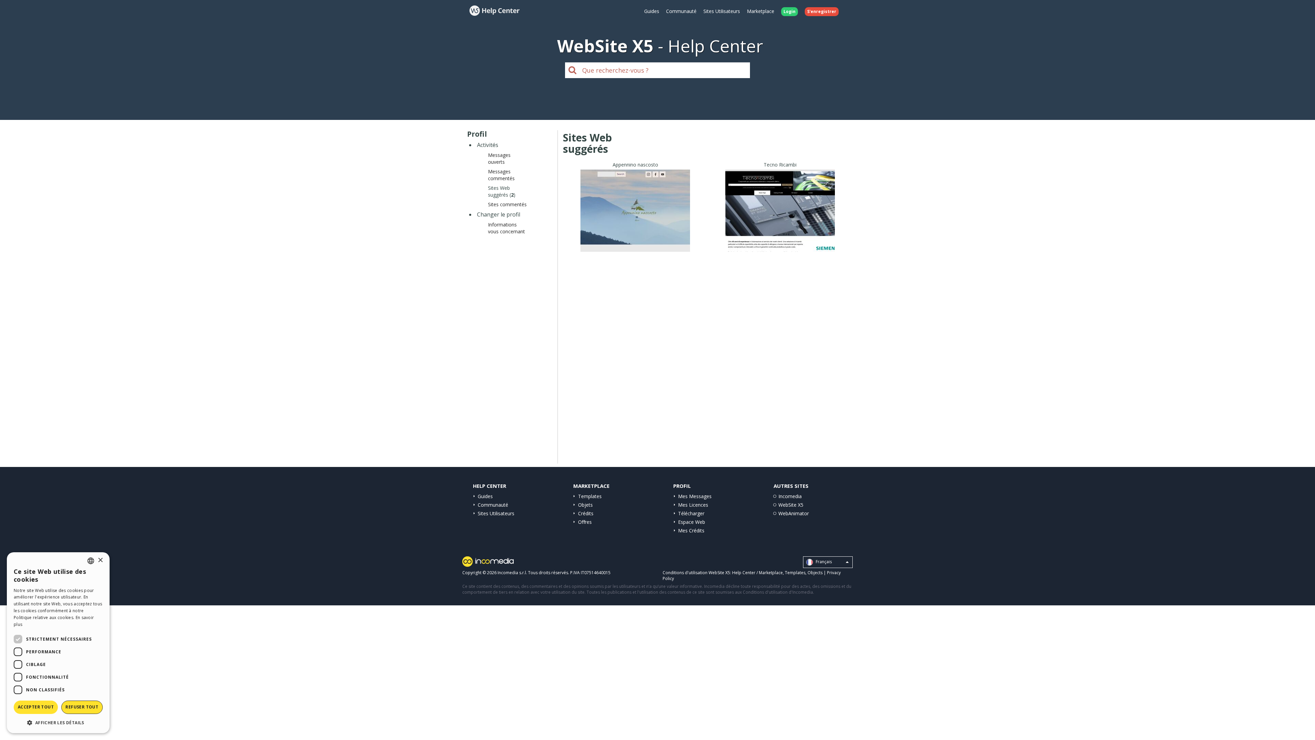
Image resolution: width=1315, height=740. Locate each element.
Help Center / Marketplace (757, 573)
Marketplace (760, 11)
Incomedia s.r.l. (512, 573)
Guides (651, 11)
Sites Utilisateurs (721, 11)
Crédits (585, 513)
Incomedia (790, 496)
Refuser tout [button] (81, 707)
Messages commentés (501, 175)
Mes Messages (695, 496)
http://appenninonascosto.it (635, 219)
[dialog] (58, 642)
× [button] (100, 560)
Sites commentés (507, 204)
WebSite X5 (790, 505)
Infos (635, 245)
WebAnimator (793, 513)
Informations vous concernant (506, 228)
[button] (58, 722)
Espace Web (691, 522)
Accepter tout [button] (36, 707)
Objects (815, 573)
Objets (585, 505)
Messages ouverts (499, 158)
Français (823, 562)
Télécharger (691, 513)
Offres (585, 522)
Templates (590, 496)
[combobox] (90, 560)
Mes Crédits (691, 530)
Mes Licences (693, 505)
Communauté (681, 11)
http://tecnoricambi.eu (780, 219)
